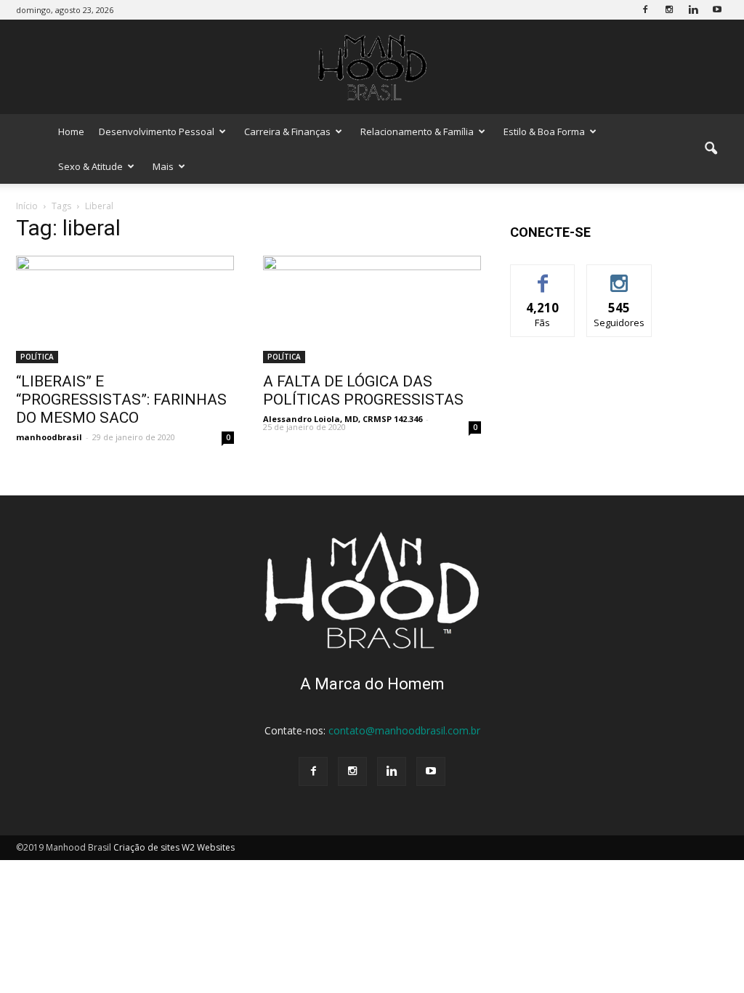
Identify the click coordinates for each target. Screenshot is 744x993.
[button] (710, 148)
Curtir (543, 275)
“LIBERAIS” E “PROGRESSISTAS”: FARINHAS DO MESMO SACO (121, 399)
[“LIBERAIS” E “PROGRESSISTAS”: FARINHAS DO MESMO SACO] (125, 309)
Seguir (619, 275)
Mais (163, 166)
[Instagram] (669, 10)
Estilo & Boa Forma (544, 131)
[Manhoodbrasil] (372, 67)
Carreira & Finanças (287, 131)
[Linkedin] (693, 10)
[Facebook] (645, 10)
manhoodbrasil (49, 436)
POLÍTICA (37, 357)
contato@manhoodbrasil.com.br (404, 730)
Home (71, 131)
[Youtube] (717, 10)
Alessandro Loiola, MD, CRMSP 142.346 (342, 418)
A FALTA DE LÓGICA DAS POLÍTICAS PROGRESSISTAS (363, 390)
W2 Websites (208, 847)
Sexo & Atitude (90, 166)
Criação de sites (146, 847)
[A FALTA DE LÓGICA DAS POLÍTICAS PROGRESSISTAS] (372, 309)
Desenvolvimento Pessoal (156, 131)
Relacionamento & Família (417, 131)
